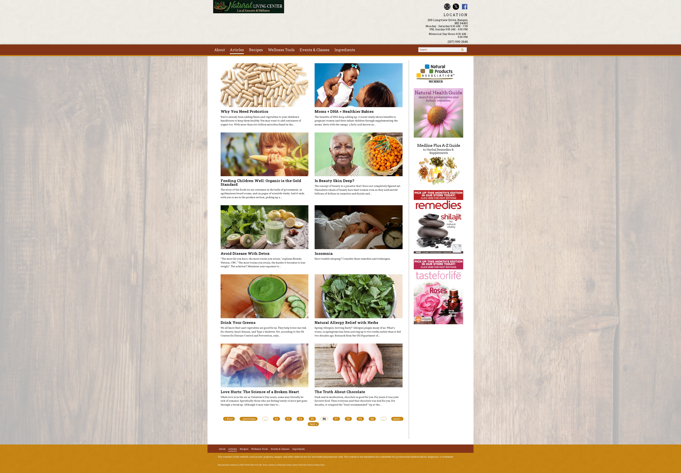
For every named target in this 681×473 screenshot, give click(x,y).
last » (313, 424)
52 (276, 419)
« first (229, 419)
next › (397, 419)
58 (348, 419)
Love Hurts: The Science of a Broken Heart (260, 391)
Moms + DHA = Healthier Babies (344, 111)
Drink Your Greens (238, 322)
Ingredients (344, 49)
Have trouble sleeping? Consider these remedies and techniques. (353, 259)
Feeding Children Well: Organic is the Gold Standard (261, 182)
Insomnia (324, 253)
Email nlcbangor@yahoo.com (447, 7)
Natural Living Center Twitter (456, 7)
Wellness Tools (281, 49)
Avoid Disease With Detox (245, 253)
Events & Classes (314, 49)
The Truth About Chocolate (340, 391)
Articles (237, 49)
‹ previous (249, 419)
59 (360, 419)
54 (300, 419)
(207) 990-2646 (458, 41)
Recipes (256, 49)
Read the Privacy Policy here (312, 465)
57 (336, 419)
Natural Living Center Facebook (465, 7)
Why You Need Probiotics (244, 111)
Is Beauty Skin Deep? (334, 180)
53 (288, 419)
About (219, 49)
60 (372, 419)
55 (312, 419)
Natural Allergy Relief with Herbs (346, 322)
